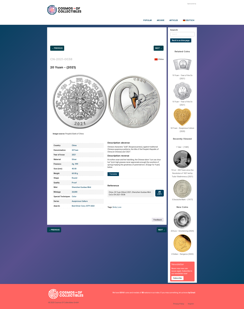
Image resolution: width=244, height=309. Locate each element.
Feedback (158, 220)
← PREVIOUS (57, 48)
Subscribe (177, 278)
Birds (115, 207)
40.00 (74, 169)
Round (74, 178)
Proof (74, 183)
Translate (113, 174)
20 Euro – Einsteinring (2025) (182, 231)
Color (74, 196)
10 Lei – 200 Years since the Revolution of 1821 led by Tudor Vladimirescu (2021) (182, 173)
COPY (159, 194)
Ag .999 (75, 164)
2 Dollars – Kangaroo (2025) (182, 254)
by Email (191, 293)
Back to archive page (180, 40)
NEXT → (158, 48)
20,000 (74, 192)
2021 (74, 155)
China (161, 59)
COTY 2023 (90, 206)
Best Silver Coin (78, 206)
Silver (74, 159)
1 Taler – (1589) (182, 147)
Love (119, 207)
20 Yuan (75, 150)
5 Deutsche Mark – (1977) (182, 200)
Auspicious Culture (80, 201)
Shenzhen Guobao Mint (81, 187)
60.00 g (75, 173)
